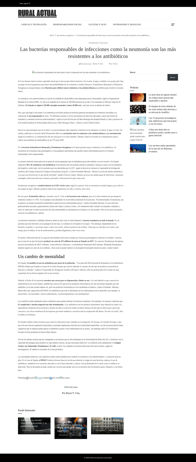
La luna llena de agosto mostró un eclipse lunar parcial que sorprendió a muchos (162, 98)
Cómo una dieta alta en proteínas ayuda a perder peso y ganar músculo (163, 132)
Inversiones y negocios (98, 43)
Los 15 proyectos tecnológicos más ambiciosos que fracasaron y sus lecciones (163, 121)
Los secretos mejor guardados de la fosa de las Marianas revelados (162, 148)
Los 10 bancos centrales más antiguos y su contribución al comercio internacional (107, 423)
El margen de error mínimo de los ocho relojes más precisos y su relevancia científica (163, 109)
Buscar (132, 72)
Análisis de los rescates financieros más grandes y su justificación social (34, 423)
